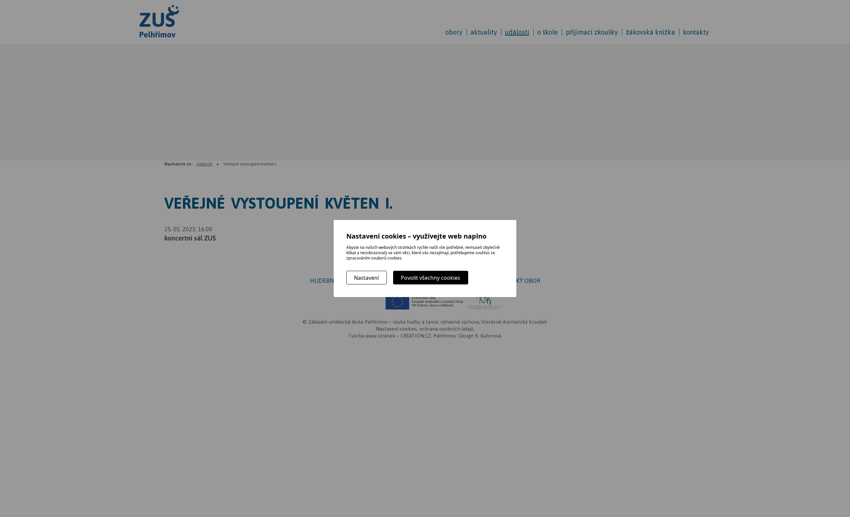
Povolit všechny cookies (430, 277)
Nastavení (366, 277)
